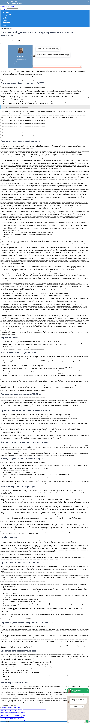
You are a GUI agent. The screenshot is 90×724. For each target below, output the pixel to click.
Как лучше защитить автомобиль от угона (12, 712)
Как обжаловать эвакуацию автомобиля (12, 717)
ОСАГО (5, 15)
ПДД (4, 25)
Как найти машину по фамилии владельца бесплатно (16, 713)
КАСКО (5, 18)
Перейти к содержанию (7, 6)
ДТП (4, 17)
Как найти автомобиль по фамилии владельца (14, 720)
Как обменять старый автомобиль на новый (13, 715)
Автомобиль (6, 12)
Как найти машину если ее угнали (10, 718)
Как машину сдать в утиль (8, 710)
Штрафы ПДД (7, 14)
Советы (5, 23)
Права (5, 20)
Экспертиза (6, 22)
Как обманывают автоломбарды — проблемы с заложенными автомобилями (23, 709)
